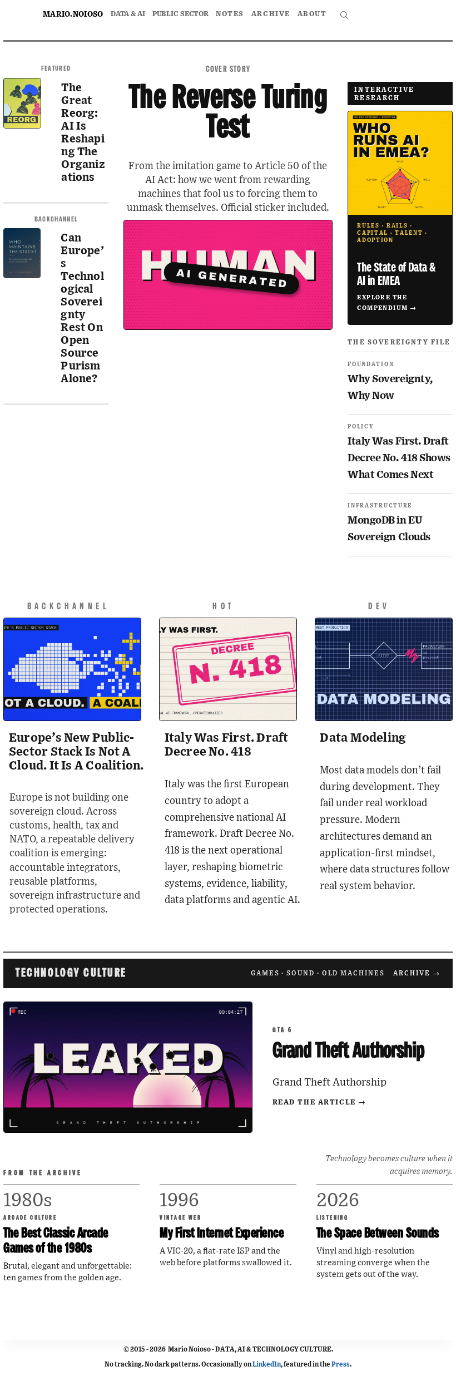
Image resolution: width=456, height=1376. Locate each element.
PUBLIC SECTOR (180, 14)
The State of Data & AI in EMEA (396, 275)
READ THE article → (319, 1102)
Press (340, 1364)
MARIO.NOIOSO (73, 14)
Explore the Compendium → (387, 302)
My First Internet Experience (222, 1234)
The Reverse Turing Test (228, 114)
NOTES (230, 14)
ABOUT (312, 14)
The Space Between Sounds (377, 1234)
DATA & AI (128, 14)
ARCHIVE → (416, 973)
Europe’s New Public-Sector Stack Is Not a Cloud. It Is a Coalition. (76, 752)
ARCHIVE (270, 14)
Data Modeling (363, 738)
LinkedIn (266, 1364)
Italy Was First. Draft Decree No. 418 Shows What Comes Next (399, 458)
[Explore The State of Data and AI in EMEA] (400, 163)
